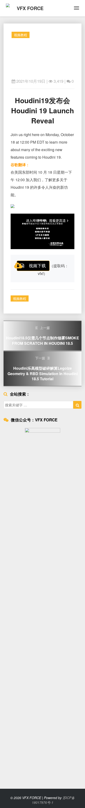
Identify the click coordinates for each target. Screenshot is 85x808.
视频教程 (20, 34)
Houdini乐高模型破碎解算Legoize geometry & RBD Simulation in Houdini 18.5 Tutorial (43, 369)
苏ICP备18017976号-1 (53, 800)
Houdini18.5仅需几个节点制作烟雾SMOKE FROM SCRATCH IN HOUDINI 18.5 (42, 335)
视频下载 (37, 265)
